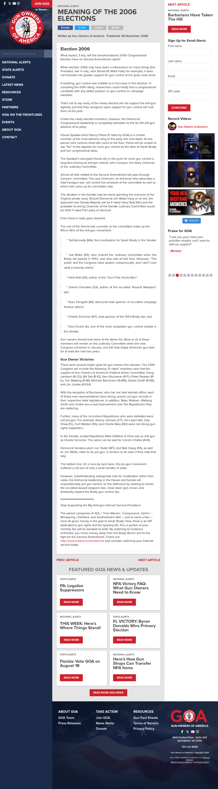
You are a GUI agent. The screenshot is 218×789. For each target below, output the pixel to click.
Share (65, 28)
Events (8, 122)
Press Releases (69, 723)
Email (100, 28)
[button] (169, 275)
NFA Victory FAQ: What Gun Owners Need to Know (131, 588)
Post (83, 28)
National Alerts (16, 62)
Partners (10, 107)
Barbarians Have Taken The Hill (190, 17)
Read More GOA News (108, 692)
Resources (11, 92)
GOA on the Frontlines (22, 115)
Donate (8, 77)
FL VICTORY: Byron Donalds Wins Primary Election (134, 625)
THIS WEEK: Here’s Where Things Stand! (80, 625)
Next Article (149, 560)
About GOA (11, 130)
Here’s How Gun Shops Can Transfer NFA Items (132, 663)
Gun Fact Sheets (145, 718)
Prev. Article (68, 560)
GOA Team (66, 718)
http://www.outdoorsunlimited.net (82, 541)
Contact (9, 137)
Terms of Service (145, 723)
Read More (71, 602)
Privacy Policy (143, 729)
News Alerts (105, 723)
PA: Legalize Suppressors (72, 588)
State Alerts (13, 70)
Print (117, 28)
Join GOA (41, 4)
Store (7, 100)
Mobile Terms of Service (181, 762)
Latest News (12, 85)
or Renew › (41, 9)
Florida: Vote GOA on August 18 (80, 663)
